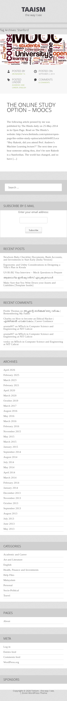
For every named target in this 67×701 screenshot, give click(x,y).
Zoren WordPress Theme (34, 693)
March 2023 (9, 380)
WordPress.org (11, 662)
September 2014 (12, 452)
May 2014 (8, 467)
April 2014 (9, 472)
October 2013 (10, 503)
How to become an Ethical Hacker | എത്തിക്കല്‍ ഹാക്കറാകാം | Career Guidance (28, 320)
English (22, 87)
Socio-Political (11, 590)
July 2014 (8, 462)
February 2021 (11, 385)
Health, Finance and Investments (20, 570)
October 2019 (10, 400)
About (6, 621)
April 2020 (9, 390)
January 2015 (10, 446)
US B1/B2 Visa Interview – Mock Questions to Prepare (32, 272)
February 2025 (11, 375)
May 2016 (8, 416)
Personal (8, 585)
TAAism (33, 9)
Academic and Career (15, 554)
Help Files (8, 575)
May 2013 (8, 529)
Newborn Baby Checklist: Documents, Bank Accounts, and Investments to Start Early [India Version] (32, 258)
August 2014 (10, 457)
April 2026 (9, 370)
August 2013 (10, 513)
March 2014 (9, 477)
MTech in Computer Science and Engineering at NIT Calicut (28, 327)
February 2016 (11, 426)
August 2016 (10, 411)
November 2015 (12, 431)
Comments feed (11, 657)
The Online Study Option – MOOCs (31, 107)
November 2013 (12, 498)
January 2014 (10, 487)
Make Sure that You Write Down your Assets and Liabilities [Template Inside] (29, 284)
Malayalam (9, 580)
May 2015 (8, 436)
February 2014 (11, 482)
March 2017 (9, 405)
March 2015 (9, 441)
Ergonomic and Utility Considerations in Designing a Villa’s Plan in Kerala (31, 266)
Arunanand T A (18, 74)
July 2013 (8, 518)
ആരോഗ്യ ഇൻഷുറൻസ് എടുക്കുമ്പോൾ (28, 277)
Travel (6, 595)
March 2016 (9, 421)
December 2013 (12, 493)
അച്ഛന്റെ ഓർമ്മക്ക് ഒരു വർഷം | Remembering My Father (31, 312)
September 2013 (12, 508)
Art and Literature (13, 559)
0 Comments (44, 82)
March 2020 (9, 395)
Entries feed (9, 652)
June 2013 (9, 523)
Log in (6, 646)
